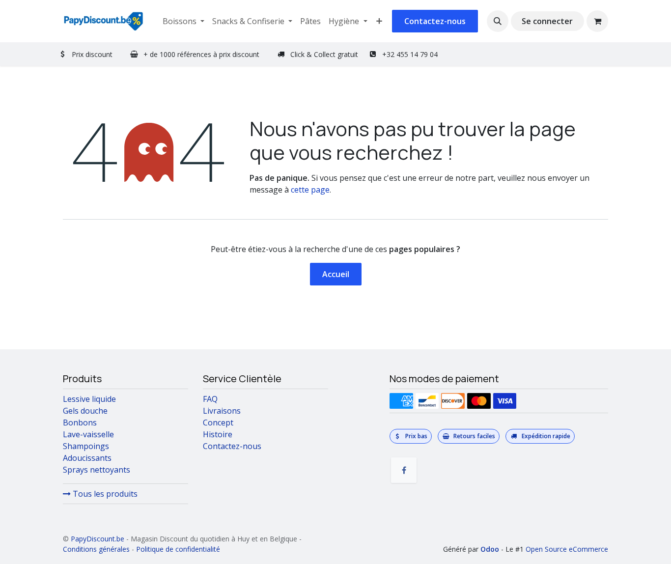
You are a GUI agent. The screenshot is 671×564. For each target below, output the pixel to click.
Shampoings (86, 446)
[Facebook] (404, 470)
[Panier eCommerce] (597, 21)
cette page (310, 189)
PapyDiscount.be (97, 538)
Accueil (335, 274)
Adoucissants (87, 457)
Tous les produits (104, 493)
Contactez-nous (435, 21)
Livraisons (222, 410)
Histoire (217, 434)
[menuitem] (183, 21)
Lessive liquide (89, 399)
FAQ (210, 399)
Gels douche (85, 410)
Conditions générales (96, 549)
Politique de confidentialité (178, 549)
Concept (218, 422)
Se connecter (547, 21)
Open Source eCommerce (567, 549)
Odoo (490, 549)
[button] (497, 21)
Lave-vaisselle (88, 434)
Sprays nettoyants (96, 469)
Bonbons (80, 422)
